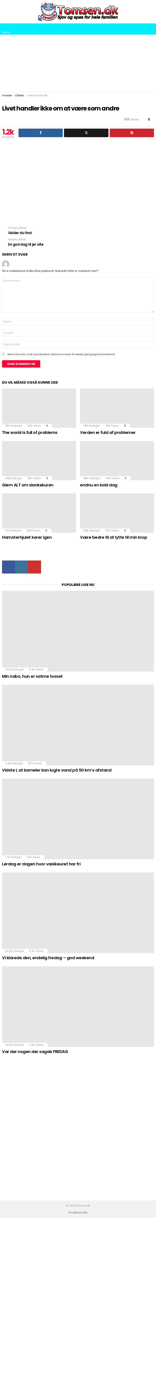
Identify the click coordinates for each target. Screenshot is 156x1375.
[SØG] (150, 29)
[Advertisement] (78, 63)
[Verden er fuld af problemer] (117, 408)
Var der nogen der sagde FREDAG (35, 1051)
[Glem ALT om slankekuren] (39, 460)
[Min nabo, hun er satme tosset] (78, 631)
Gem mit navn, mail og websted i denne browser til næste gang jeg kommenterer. (61, 354)
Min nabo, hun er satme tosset (32, 676)
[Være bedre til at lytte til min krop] (117, 513)
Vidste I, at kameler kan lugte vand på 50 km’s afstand (56, 770)
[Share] (40, 133)
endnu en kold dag (98, 485)
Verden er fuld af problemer (108, 432)
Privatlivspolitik (78, 1212)
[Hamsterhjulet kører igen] (39, 513)
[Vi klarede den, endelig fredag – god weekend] (78, 913)
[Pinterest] (132, 133)
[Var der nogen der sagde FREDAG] (78, 1006)
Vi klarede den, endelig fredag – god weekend (48, 958)
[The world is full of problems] (39, 408)
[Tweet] (86, 133)
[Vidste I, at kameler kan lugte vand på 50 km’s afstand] (78, 725)
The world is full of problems (29, 432)
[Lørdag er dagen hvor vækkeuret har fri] (78, 819)
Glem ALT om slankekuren (27, 485)
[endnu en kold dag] (117, 460)
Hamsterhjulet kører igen (27, 537)
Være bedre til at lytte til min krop (113, 537)
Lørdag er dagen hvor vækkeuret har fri (41, 864)
